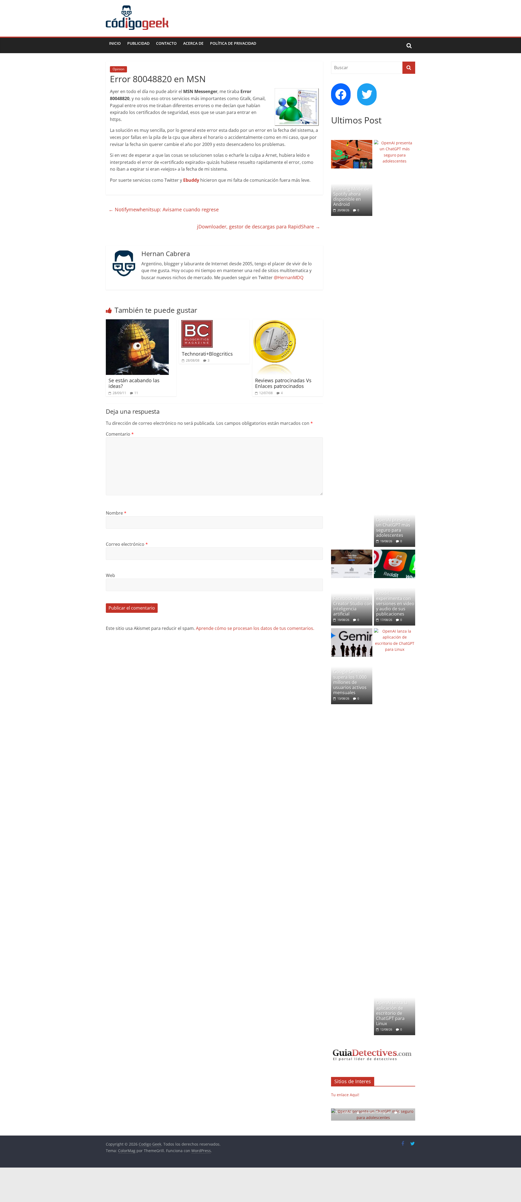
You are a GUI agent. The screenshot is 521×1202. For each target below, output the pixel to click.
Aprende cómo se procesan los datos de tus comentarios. (255, 628)
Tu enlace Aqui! (345, 1094)
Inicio (115, 43)
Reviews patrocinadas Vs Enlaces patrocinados (283, 383)
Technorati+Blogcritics (207, 353)
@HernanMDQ (288, 277)
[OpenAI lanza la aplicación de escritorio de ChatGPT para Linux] (394, 631)
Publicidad (138, 43)
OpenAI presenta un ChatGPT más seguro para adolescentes (393, 527)
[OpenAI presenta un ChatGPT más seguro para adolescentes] (394, 142)
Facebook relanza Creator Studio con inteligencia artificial (352, 606)
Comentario (120, 434)
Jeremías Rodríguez (376, 1112)
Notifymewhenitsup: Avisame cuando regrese (164, 209)
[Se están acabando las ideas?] (137, 323)
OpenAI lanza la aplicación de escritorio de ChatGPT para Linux (392, 1013)
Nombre (116, 513)
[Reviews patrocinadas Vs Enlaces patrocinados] (274, 323)
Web (110, 575)
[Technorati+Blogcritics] (197, 323)
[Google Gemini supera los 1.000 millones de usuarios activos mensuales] (351, 631)
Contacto (166, 43)
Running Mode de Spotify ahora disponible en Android (351, 197)
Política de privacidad (233, 43)
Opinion (118, 69)
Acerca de (193, 43)
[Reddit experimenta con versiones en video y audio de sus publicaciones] (394, 552)
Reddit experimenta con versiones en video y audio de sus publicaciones (395, 603)
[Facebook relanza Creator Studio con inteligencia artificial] (351, 552)
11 (136, 393)
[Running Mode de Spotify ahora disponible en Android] (351, 142)
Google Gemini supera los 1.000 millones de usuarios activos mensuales (350, 682)
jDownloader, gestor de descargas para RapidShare (258, 226)
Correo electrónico (127, 544)
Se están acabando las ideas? (134, 383)
